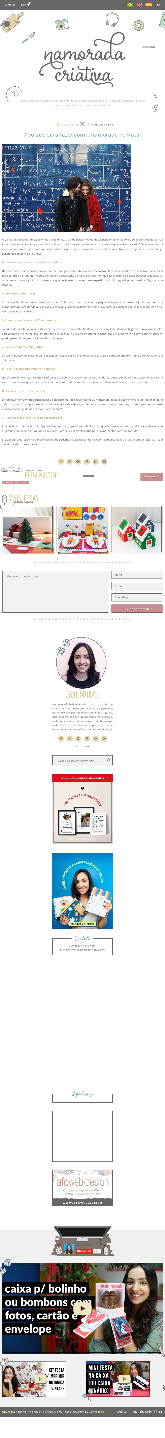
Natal (74, 124)
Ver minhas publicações (15, 482)
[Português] (130, 5)
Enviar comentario (138, 609)
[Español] (148, 5)
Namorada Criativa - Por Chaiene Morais (28, 1412)
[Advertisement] (82, 103)
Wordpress (96, 1412)
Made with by (127, 1411)
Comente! (151, 476)
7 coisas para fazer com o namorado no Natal (82, 134)
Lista (65, 124)
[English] (139, 5)
